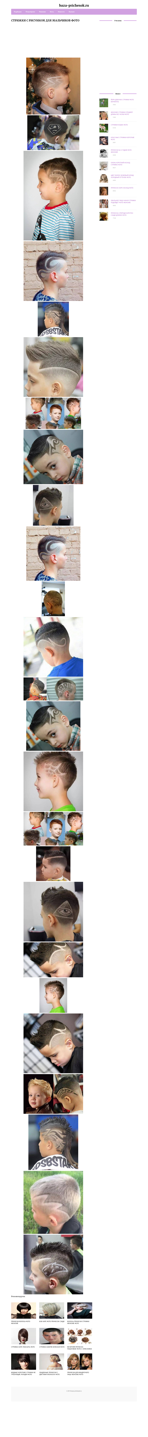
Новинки (42, 12)
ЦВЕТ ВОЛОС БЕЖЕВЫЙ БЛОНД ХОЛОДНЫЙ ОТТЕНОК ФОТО (122, 176)
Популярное (30, 12)
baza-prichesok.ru (74, 5)
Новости (61, 12)
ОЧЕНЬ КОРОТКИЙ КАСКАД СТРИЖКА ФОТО (120, 164)
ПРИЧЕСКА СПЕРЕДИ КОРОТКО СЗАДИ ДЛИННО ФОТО (122, 214)
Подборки (18, 12)
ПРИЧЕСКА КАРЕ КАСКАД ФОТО (122, 188)
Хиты (52, 12)
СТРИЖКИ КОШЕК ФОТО (119, 125)
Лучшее (72, 12)
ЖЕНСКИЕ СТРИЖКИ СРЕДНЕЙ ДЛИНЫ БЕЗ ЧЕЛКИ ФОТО (122, 113)
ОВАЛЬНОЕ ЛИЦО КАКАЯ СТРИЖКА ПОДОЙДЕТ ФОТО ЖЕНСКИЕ (123, 201)
